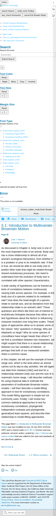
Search (5, 513)
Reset (4, 77)
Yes (6, 470)
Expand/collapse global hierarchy (4, 219)
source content (8, 436)
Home (14, 219)
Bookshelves (31, 219)
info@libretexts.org (11, 505)
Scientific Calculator (13, 150)
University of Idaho (19, 243)
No (16, 470)
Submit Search (8, 59)
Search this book (7, 50)
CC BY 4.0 (31, 430)
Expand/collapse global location (53, 218)
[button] (9, 169)
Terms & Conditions (22, 500)
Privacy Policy (7, 500)
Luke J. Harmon (18, 240)
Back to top (6, 447)
